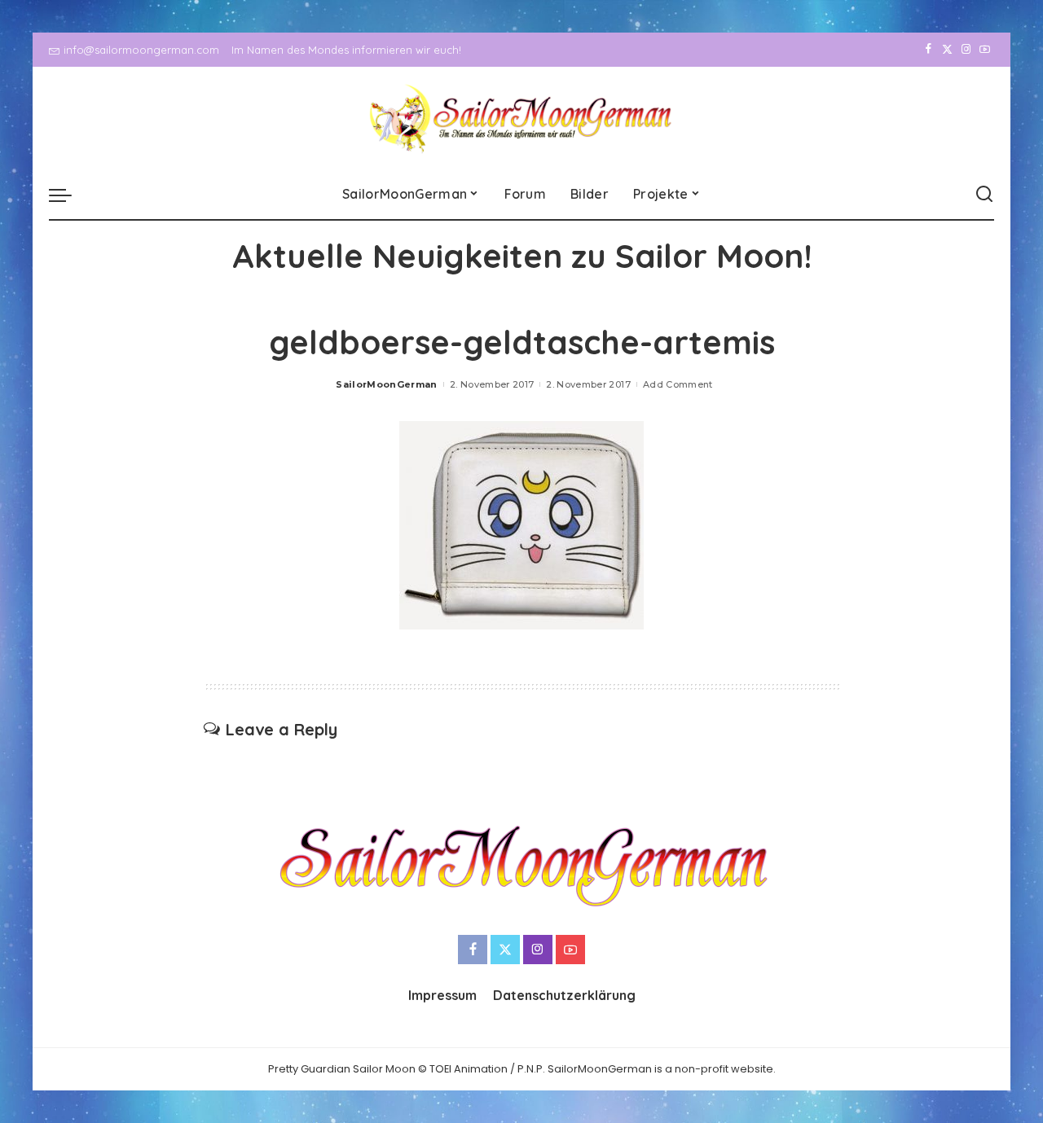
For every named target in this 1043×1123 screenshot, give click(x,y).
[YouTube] (984, 50)
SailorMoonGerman (387, 384)
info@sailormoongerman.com (141, 49)
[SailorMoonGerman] (522, 118)
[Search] (984, 194)
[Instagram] (966, 50)
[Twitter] (947, 50)
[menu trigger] (68, 194)
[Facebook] (928, 50)
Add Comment (678, 384)
